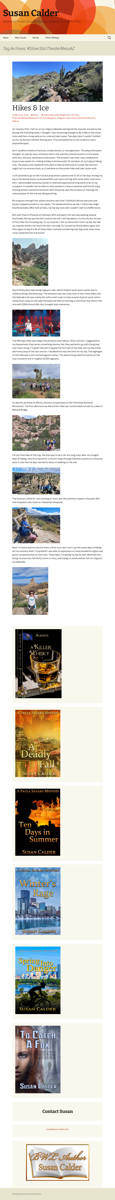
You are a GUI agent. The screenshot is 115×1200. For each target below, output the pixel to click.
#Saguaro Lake (63, 118)
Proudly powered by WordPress (26, 1194)
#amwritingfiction (62, 114)
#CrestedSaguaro (48, 118)
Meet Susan (20, 37)
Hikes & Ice (30, 108)
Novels (35, 37)
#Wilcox (15, 121)
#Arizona (75, 114)
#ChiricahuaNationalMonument (25, 118)
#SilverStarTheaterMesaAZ (83, 118)
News (35, 114)
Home (6, 37)
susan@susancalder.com (57, 1129)
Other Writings (52, 37)
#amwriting (48, 114)
